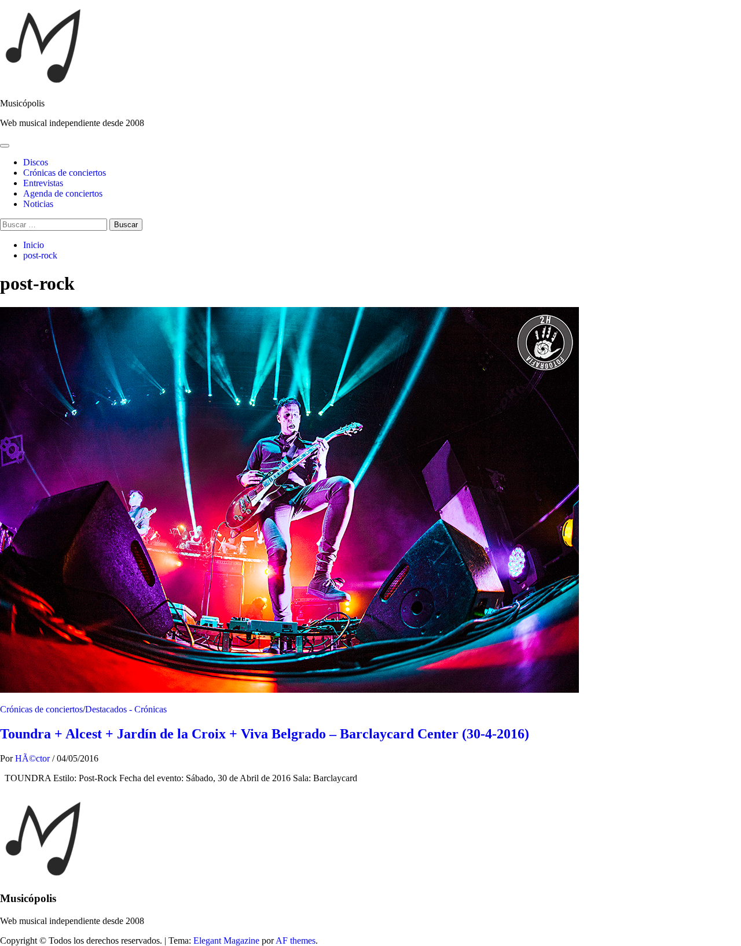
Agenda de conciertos (62, 193)
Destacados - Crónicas (126, 709)
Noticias (38, 204)
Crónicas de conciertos (64, 173)
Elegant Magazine (226, 940)
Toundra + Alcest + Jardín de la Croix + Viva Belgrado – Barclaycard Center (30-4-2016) (264, 733)
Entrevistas (43, 183)
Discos (35, 162)
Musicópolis (22, 103)
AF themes (296, 940)
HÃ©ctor (33, 758)
